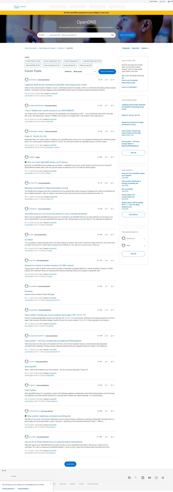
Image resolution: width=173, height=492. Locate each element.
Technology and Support (47, 48)
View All (133, 153)
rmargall (49, 250)
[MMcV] (127, 247)
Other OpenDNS (30, 65)
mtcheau (49, 96)
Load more (70, 464)
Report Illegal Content (92, 484)
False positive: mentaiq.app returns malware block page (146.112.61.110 (55, 315)
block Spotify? (30, 367)
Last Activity (29, 96)
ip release (29, 240)
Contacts (13, 476)
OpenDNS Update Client (90, 61)
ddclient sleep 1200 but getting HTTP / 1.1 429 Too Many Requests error (132, 205)
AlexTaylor (49, 121)
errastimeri (50, 326)
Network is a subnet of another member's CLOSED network (49, 265)
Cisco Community (30, 48)
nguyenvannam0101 (53, 300)
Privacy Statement (8, 488)
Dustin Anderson (51, 401)
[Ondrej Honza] (129, 240)
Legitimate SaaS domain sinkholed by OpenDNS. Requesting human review (56, 85)
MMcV (48, 173)
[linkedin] (142, 477)
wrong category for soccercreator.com (128, 196)
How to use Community (130, 80)
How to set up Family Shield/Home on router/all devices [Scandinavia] (53, 442)
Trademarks (73, 484)
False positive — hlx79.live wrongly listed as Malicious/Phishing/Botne (53, 341)
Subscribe (135, 48)
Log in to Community (129, 87)
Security (61, 48)
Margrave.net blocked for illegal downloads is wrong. (46, 188)
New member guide (128, 83)
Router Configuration (50, 65)
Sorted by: (68, 71)
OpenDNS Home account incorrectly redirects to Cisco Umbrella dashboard (56, 214)
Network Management (71, 61)
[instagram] (156, 477)
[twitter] (136, 477)
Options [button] (144, 48)
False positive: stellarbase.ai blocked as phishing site (49, 416)
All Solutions (133, 215)
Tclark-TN (49, 199)
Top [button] (5, 470)
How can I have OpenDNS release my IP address (47, 162)
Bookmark (126, 48)
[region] (26, 486)
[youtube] (149, 477)
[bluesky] (163, 477)
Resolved (28, 291)
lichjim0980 (50, 375)
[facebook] (129, 477)
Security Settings (68, 65)
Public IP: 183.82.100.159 (35, 136)
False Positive (30, 390)
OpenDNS (54, 93)
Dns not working (127, 189)
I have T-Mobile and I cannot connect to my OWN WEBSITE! (49, 111)
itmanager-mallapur (53, 147)
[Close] (51, 483)
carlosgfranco (51, 453)
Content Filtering (30, 61)
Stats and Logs (84, 65)
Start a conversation (127, 35)
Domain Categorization (50, 61)
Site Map (81, 484)
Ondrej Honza (51, 427)
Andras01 (49, 225)
